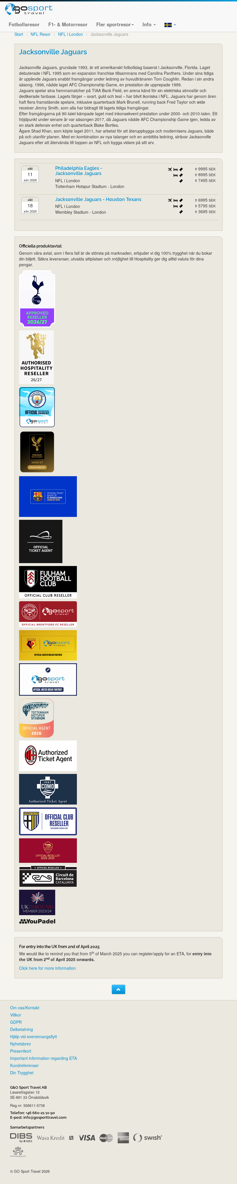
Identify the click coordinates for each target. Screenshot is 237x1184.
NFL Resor (41, 34)
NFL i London (70, 34)
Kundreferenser (24, 1065)
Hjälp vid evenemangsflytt (33, 1036)
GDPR (16, 1022)
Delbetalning (21, 1029)
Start (18, 34)
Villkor (15, 1015)
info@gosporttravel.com (44, 1117)
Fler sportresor (113, 24)
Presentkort (20, 1051)
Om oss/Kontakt (24, 1007)
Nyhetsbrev (20, 1044)
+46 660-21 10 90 (40, 1113)
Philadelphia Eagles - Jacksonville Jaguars (78, 170)
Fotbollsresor (24, 24)
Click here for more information (47, 968)
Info (147, 24)
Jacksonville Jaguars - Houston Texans (98, 199)
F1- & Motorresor (68, 24)
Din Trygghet (22, 1072)
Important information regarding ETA (43, 1058)
